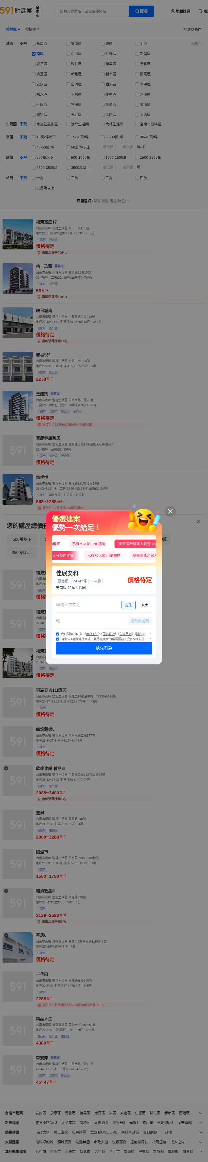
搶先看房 (104, 648)
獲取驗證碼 (140, 621)
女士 (144, 605)
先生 (128, 605)
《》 (92, 634)
